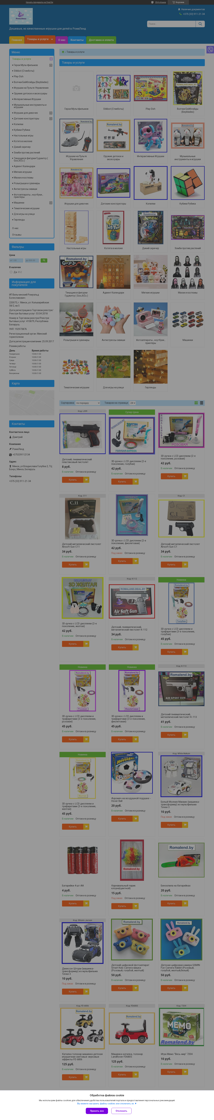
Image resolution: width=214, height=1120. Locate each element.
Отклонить (121, 1111)
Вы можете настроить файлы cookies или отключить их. (106, 1103)
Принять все (97, 1111)
